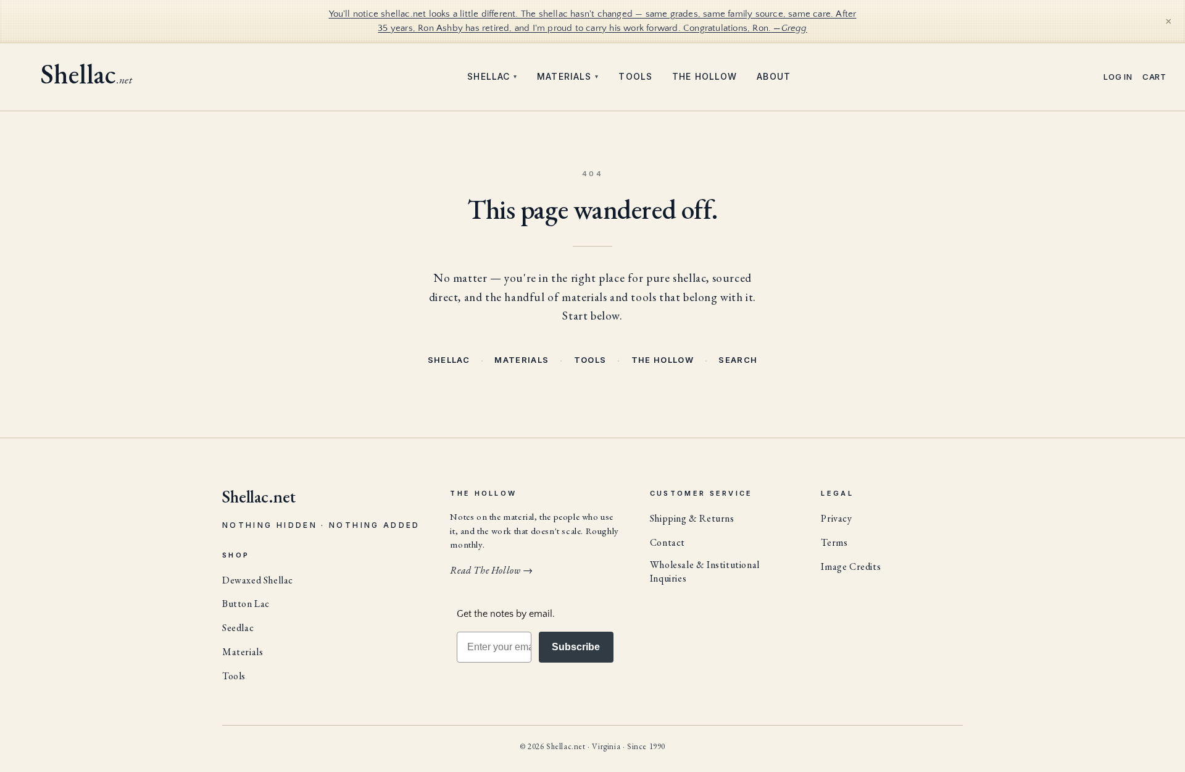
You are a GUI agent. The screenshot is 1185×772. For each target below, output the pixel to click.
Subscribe (576, 647)
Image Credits (851, 566)
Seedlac (238, 627)
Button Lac (246, 603)
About (774, 76)
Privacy (836, 518)
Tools (635, 76)
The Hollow (704, 76)
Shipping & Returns (692, 518)
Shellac (492, 76)
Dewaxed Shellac (257, 580)
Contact (667, 542)
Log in (1118, 77)
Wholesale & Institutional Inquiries (705, 571)
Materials (568, 76)
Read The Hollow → (491, 570)
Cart (1154, 77)
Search (737, 360)
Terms (834, 542)
